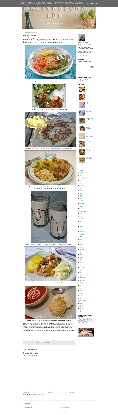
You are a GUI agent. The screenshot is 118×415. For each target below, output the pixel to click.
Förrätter (81, 200)
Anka (80, 169)
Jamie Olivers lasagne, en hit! (89, 158)
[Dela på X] (45, 342)
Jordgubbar (82, 218)
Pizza (80, 255)
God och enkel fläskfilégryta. (89, 150)
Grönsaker (81, 210)
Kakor (80, 221)
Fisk (80, 188)
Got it (97, 3)
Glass (80, 201)
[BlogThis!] (43, 342)
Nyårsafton (81, 249)
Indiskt (80, 214)
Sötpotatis (81, 290)
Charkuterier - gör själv (84, 177)
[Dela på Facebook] (47, 342)
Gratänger (81, 206)
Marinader (81, 242)
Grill (80, 208)
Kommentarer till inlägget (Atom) (38, 394)
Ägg (80, 311)
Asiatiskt (81, 170)
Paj (80, 252)
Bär (80, 175)
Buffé (80, 173)
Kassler (81, 226)
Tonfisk (81, 295)
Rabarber (81, 262)
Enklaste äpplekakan (88, 142)
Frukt (80, 196)
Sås (80, 288)
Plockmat (81, 257)
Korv (80, 228)
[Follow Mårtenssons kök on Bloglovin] (84, 80)
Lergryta (81, 239)
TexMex (81, 292)
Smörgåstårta (82, 280)
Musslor (81, 247)
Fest (28, 343)
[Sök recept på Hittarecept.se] (64, 407)
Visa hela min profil (82, 55)
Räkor (80, 269)
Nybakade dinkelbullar (36, 320)
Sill (80, 275)
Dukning (81, 185)
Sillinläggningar (82, 277)
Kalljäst (81, 223)
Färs (80, 198)
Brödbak (81, 172)
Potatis (80, 259)
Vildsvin (81, 305)
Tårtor (80, 298)
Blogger (64, 411)
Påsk (80, 260)
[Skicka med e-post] (42, 342)
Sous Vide (81, 283)
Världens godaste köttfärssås (88, 127)
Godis (80, 205)
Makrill (80, 241)
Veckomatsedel (38, 343)
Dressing (81, 180)
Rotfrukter (81, 267)
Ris (80, 264)
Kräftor (80, 229)
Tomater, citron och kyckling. (89, 95)
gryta (80, 310)
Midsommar (82, 246)
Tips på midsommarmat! (89, 103)
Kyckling (81, 233)
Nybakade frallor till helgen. (89, 119)
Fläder (80, 190)
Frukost (81, 195)
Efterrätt (81, 187)
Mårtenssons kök (84, 42)
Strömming (81, 287)
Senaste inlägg (26, 392)
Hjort (80, 213)
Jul (80, 219)
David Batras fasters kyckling (50, 186)
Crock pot (81, 178)
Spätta (80, 285)
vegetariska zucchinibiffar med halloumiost (56, 81)
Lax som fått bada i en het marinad (43, 109)
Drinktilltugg (82, 183)
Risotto (81, 265)
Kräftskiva (81, 231)
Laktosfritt (81, 234)
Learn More (90, 3)
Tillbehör (81, 293)
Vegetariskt (81, 303)
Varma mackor (82, 300)
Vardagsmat (32, 343)
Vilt (80, 306)
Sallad (80, 274)
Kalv (80, 224)
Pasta (80, 254)
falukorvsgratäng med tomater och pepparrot (61, 148)
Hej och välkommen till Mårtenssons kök (89, 135)
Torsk (80, 297)
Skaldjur (81, 278)
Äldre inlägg (71, 392)
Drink (80, 182)
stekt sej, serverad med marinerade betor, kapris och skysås (56, 282)
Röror (80, 270)
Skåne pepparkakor (89, 111)
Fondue (81, 193)
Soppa (80, 282)
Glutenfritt (81, 203)
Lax (80, 237)
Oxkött (80, 251)
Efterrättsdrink (33, 244)
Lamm (80, 236)
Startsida (50, 392)
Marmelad (81, 244)
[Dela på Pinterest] (48, 342)
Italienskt (81, 216)
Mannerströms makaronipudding (89, 88)
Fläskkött (81, 192)
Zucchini (81, 308)
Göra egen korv (82, 211)
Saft (80, 272)
